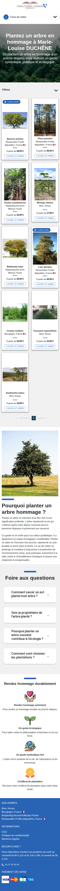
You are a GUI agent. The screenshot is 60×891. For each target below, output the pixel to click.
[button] (30, 594)
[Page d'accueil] (30, 5)
